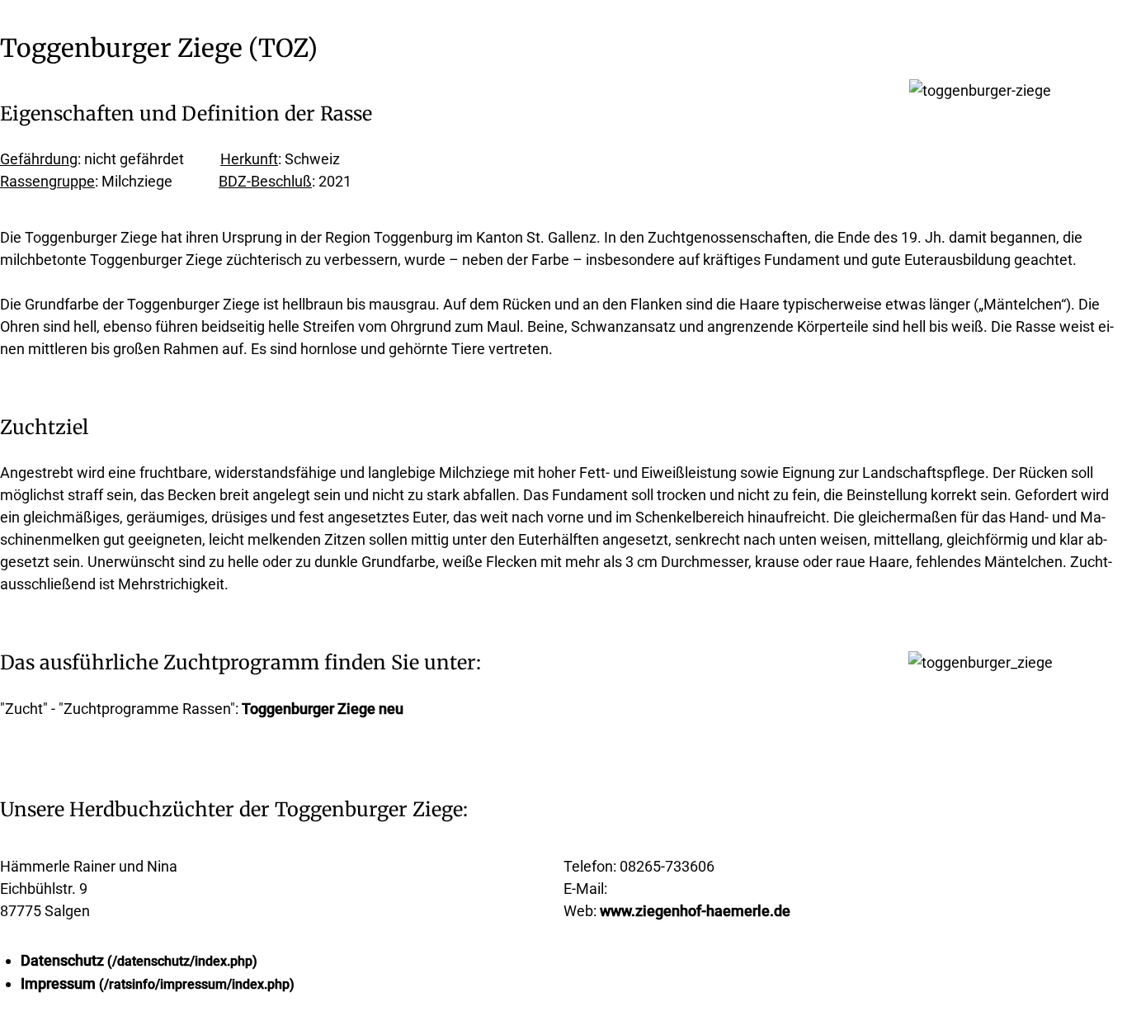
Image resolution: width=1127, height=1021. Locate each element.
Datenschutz (62, 960)
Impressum (58, 983)
